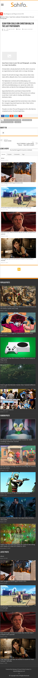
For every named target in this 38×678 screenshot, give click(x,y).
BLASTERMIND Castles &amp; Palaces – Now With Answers (25, 144)
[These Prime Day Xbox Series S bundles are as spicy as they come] (18, 347)
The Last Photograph (7, 122)
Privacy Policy (21, 669)
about (2, 158)
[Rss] (19, 269)
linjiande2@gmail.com (19, 671)
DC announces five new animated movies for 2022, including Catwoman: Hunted (16, 440)
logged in (19, 150)
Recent (3, 154)
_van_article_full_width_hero (13, 120)
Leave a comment (28, 29)
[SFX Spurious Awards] (18, 399)
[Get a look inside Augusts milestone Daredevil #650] (18, 323)
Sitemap (14, 669)
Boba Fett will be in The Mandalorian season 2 (15, 493)
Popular (9, 154)
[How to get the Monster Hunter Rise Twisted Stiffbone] (18, 374)
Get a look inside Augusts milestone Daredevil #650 (16, 333)
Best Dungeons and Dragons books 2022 (14, 14)
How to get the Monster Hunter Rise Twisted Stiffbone (17, 385)
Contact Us (28, 669)
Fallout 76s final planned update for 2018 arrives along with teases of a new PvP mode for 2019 (17, 545)
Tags (23, 154)
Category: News (27, 120)
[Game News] (19, 4)
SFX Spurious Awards (6, 410)
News (7, 17)
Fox (4, 29)
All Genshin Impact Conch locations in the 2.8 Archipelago (16, 207)
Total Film (17, 122)
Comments (17, 154)
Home (3, 17)
